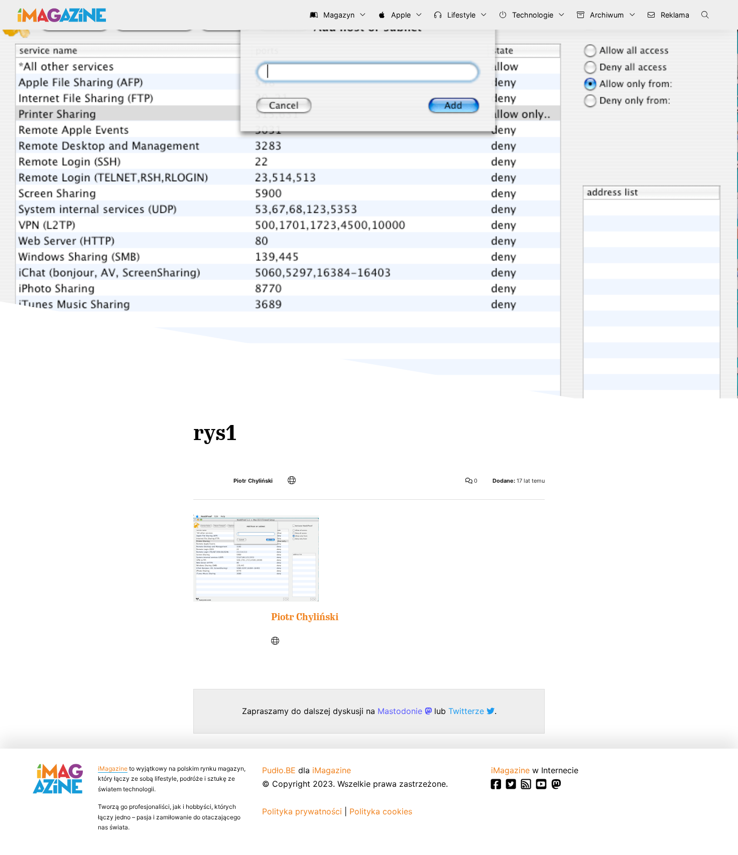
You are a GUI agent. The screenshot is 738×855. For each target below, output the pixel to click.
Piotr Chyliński (253, 481)
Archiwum (606, 15)
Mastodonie (401, 711)
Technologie (531, 15)
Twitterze (467, 711)
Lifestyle (460, 15)
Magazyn (337, 15)
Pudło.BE (279, 770)
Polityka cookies (380, 811)
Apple (400, 15)
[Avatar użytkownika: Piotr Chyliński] (224, 642)
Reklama (674, 15)
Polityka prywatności (302, 811)
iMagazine (113, 768)
